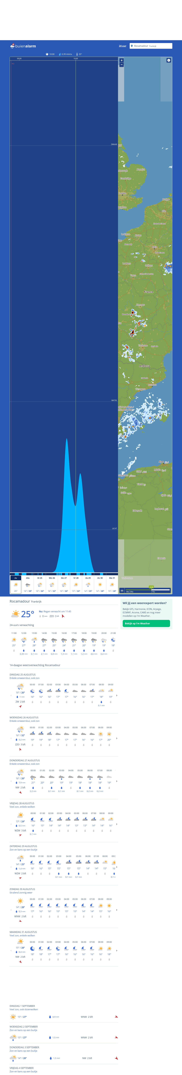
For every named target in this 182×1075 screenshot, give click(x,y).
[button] (145, 325)
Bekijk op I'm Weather (137, 623)
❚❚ (122, 590)
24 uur (122, 45)
